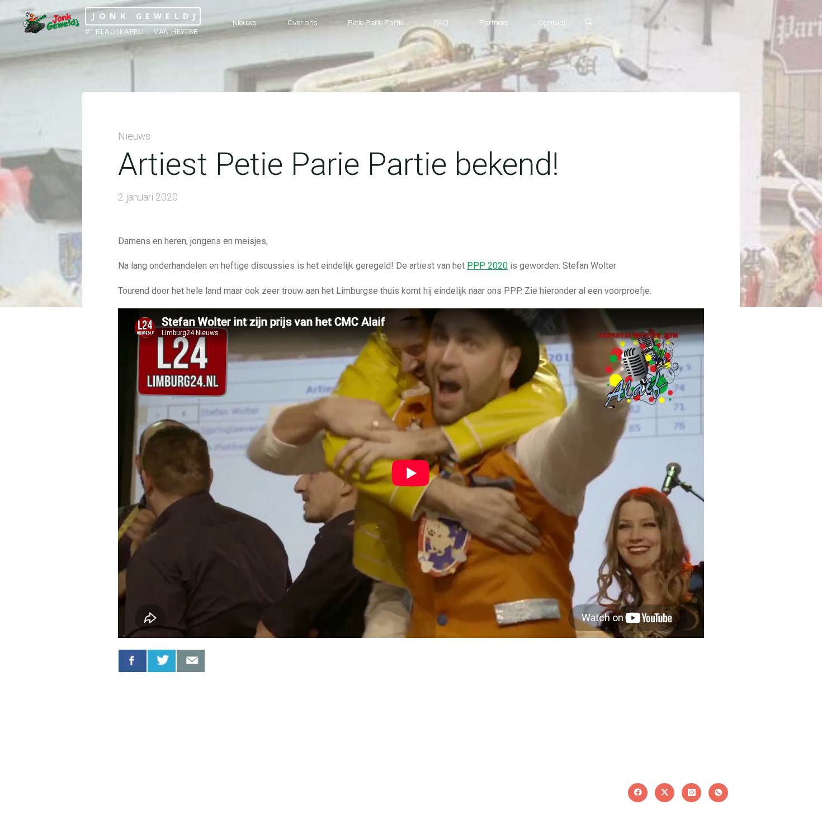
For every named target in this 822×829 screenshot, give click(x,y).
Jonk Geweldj (146, 16)
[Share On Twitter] (162, 661)
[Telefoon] (718, 793)
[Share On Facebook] (133, 661)
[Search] (589, 22)
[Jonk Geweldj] (51, 22)
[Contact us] (191, 661)
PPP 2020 (487, 265)
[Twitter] (664, 793)
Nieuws (134, 136)
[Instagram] (691, 793)
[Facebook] (638, 793)
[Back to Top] (778, 813)
